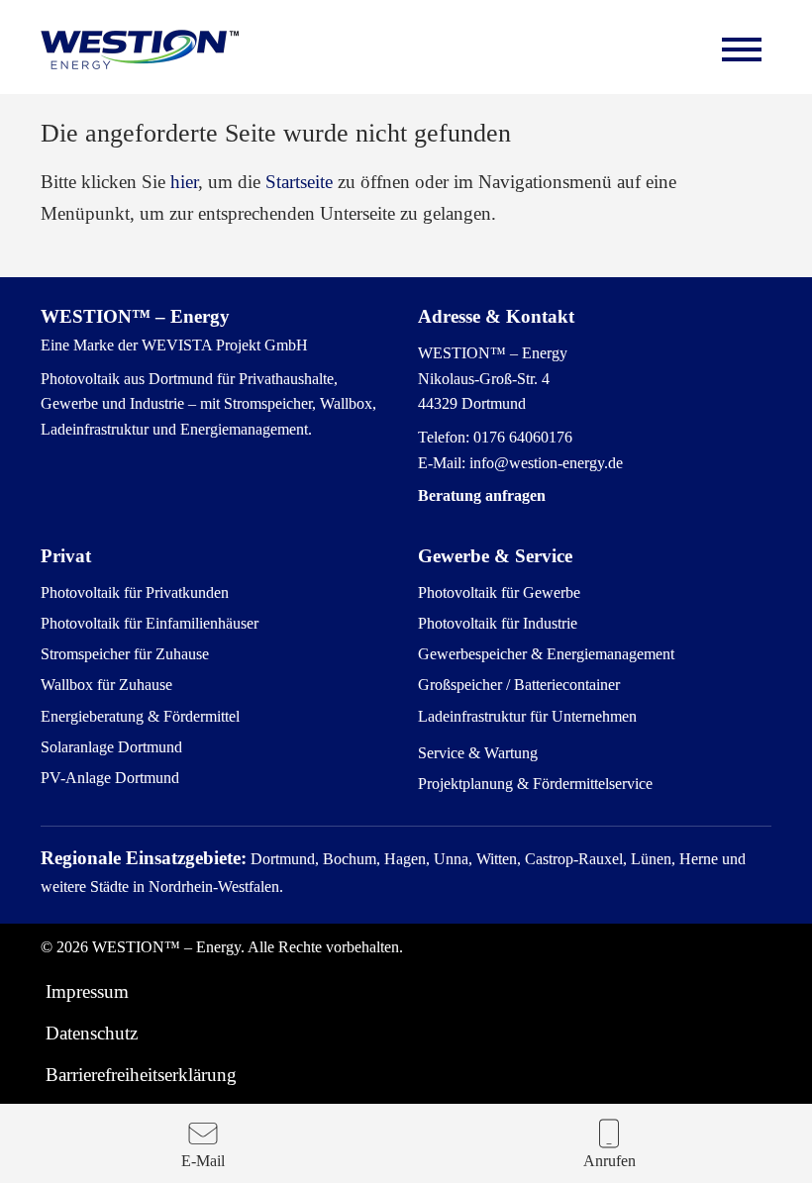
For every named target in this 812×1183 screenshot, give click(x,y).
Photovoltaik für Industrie (497, 623)
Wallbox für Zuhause (106, 684)
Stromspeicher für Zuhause (125, 653)
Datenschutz (92, 1033)
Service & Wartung (478, 752)
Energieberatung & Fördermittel (140, 716)
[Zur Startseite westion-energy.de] (140, 49)
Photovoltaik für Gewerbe (499, 592)
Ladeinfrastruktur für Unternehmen (527, 716)
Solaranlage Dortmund (111, 747)
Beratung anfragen (482, 495)
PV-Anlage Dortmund (110, 777)
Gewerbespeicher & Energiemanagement (546, 653)
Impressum (87, 991)
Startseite (299, 181)
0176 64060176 (522, 437)
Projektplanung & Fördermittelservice (535, 783)
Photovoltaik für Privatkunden (135, 592)
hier (184, 181)
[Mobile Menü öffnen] (741, 49)
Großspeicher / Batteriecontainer (519, 684)
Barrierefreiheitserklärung (141, 1074)
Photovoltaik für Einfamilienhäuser (149, 623)
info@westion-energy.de (546, 462)
